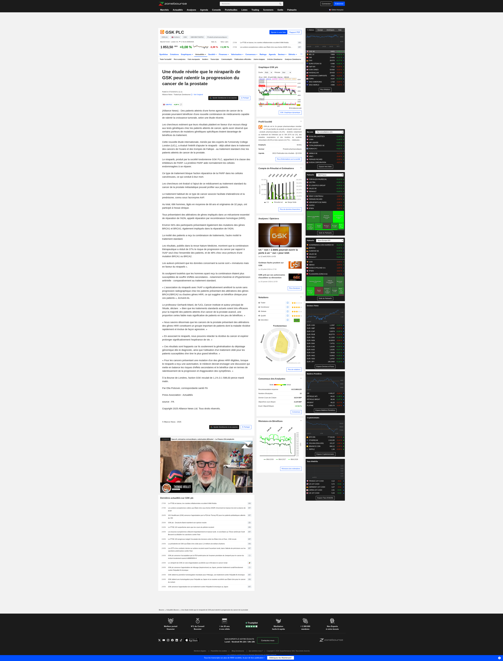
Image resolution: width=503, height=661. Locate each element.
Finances (223, 54)
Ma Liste (310, 132)
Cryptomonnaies (313, 418)
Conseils (216, 10)
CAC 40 (312, 51)
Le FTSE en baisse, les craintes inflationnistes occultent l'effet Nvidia (264, 42)
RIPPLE (312, 449)
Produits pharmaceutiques (292, 149)
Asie (339, 30)
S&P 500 (312, 67)
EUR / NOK (311, 340)
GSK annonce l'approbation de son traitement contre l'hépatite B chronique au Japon (198, 587)
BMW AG (312, 248)
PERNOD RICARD (315, 159)
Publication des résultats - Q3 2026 (289, 153)
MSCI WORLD (314, 85)
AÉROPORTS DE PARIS (317, 202)
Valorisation (236, 54)
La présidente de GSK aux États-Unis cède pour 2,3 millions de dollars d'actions (196, 544)
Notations (263, 297)
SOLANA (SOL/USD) (316, 443)
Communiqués (226, 59)
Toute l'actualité (165, 59)
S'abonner (339, 4)
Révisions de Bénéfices (270, 421)
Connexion (326, 4)
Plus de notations (294, 369)
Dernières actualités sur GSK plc (177, 498)
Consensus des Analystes (271, 379)
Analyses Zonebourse (293, 59)
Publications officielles (242, 59)
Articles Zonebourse (274, 59)
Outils (280, 10)
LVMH (311, 139)
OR (308, 393)
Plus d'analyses (294, 288)
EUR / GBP (311, 328)
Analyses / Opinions (268, 218)
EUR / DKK (311, 343)
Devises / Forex (313, 306)
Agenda (204, 10)
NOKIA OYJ (313, 149)
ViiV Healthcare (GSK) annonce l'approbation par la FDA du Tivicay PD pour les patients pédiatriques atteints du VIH (206, 516)
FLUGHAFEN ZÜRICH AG (318, 274)
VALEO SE (313, 188)
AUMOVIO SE (314, 251)
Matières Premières (314, 374)
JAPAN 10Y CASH (315, 490)
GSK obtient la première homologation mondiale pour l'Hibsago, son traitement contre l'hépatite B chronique (206, 575)
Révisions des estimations (291, 469)
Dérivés (292, 54)
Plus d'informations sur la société (288, 159)
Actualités (178, 10)
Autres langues (259, 59)
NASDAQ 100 (314, 73)
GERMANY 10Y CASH (317, 487)
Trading (255, 10)
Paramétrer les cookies (219, 651)
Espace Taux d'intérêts (325, 498)
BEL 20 (311, 54)
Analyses (191, 10)
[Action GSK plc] (180, 104)
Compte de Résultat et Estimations (276, 168)
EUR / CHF (311, 331)
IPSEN (311, 208)
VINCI (311, 156)
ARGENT (310, 402)
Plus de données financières (290, 209)
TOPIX (311, 79)
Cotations (174, 54)
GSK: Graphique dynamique (290, 112)
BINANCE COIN (314, 446)
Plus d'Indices (325, 90)
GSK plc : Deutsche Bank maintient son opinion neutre (187, 523)
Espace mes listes (325, 167)
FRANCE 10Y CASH (316, 481)
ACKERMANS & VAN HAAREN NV (321, 245)
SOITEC (312, 205)
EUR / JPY (310, 362)
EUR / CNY (311, 353)
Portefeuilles (231, 10)
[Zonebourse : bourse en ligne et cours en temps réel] (172, 4)
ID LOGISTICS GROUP (317, 185)
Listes (244, 10)
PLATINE (310, 405)
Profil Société (265, 122)
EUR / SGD (311, 359)
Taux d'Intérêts (312, 461)
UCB (310, 262)
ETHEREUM (313, 440)
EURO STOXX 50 (315, 64)
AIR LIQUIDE (313, 142)
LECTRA (312, 182)
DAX (310, 60)
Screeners (268, 10)
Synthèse (163, 54)
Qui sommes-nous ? (256, 651)
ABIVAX (312, 265)
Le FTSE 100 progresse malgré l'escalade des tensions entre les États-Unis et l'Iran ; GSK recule (202, 539)
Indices (311, 30)
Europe (320, 30)
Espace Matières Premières (325, 410)
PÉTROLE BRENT (313, 399)
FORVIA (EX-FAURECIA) (318, 179)
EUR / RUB (311, 334)
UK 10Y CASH (314, 493)
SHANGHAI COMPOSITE (318, 76)
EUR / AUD (311, 350)
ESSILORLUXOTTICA (317, 136)
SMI (310, 57)
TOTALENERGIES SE (316, 145)
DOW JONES (313, 70)
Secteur (281, 54)
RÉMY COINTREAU (316, 196)
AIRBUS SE (313, 153)
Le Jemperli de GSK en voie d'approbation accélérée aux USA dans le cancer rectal (197, 563)
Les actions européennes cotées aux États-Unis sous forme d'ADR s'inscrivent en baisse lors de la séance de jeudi (266, 47)
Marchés (164, 10)
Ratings (263, 54)
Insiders (205, 59)
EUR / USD (311, 325)
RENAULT (312, 191)
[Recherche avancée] (280, 4)
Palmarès (292, 10)
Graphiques (186, 54)
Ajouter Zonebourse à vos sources (224, 98)
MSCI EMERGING (315, 82)
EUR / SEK (311, 337)
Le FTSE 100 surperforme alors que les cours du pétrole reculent (191, 527)
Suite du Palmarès (325, 233)
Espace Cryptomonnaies (325, 454)
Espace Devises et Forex (325, 366)
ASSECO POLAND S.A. (317, 268)
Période (277, 72)
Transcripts (215, 59)
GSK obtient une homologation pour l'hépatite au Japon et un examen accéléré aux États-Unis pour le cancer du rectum (206, 580)
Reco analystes (179, 59)
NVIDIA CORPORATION (317, 162)
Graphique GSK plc (268, 67)
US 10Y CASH (314, 484)
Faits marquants (194, 59)
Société (211, 54)
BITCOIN (312, 437)
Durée (260, 72)
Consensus (250, 54)
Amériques (330, 30)
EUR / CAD (311, 347)
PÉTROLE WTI (312, 396)
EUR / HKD (311, 356)
